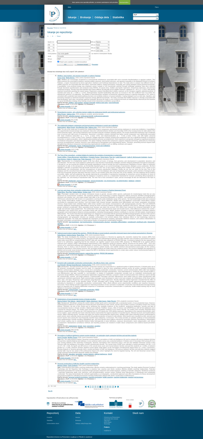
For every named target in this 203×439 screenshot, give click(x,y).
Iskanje (72, 17)
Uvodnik (49, 417)
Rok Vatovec (72, 301)
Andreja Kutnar (71, 235)
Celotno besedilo (65, 106)
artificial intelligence (100, 354)
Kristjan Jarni (87, 192)
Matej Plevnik (111, 301)
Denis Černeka (62, 337)
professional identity (87, 116)
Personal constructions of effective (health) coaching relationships (78, 364)
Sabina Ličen (71, 114)
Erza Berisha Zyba (82, 127)
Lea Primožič (61, 265)
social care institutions (103, 146)
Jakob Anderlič (81, 301)
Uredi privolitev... (124, 2)
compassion (72, 146)
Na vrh (50, 391)
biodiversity (72, 181)
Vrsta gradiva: (52, 53)
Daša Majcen (61, 235)
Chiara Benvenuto (73, 157)
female (80, 326)
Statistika (118, 17)
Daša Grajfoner (73, 365)
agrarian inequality (89, 102)
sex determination (122, 181)
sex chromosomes (110, 181)
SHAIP (110, 354)
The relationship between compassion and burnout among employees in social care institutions (87, 125)
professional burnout (88, 146)
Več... (75, 108)
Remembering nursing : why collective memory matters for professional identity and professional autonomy (91, 112)
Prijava (157, 7)
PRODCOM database (107, 253)
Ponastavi (95, 64)
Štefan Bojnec (70, 78)
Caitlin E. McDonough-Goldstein (137, 157)
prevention (90, 326)
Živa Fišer (69, 192)
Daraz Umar (61, 78)
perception (79, 354)
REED (97, 289)
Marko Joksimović (92, 301)
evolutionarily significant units (137, 222)
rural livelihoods (114, 102)
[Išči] (157, 18)
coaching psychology (95, 377)
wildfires (71, 102)
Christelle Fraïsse (94, 157)
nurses (79, 146)
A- (48, 36)
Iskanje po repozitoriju (60, 28)
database (132, 181)
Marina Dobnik (62, 301)
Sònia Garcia (104, 157)
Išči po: (50, 59)
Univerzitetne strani (53, 423)
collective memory (74, 116)
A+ (53, 36)
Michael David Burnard (73, 265)
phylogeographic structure (101, 222)
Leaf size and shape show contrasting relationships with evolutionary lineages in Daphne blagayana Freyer (91, 190)
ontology (138, 181)
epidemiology (73, 326)
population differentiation (119, 222)
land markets (79, 102)
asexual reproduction (83, 181)
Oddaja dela (102, 17)
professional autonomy (101, 116)
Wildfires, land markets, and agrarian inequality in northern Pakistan (79, 76)
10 (113, 387)
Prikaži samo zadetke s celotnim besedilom (73, 62)
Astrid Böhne (84, 157)
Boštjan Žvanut (72, 337)
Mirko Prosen (61, 114)
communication (73, 289)
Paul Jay (112, 157)
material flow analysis (92, 253)
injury (84, 326)
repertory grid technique (135, 377)
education (72, 354)
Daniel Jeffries (62, 157)
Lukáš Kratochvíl (120, 157)
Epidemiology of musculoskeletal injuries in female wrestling (76, 299)
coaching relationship (120, 377)
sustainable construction (87, 289)
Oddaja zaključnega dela (83, 423)
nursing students (88, 354)
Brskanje (85, 17)
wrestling (97, 326)
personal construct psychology (78, 377)
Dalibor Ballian (77, 192)
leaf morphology (74, 222)
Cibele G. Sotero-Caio (73, 159)
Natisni (59, 36)
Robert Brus (61, 192)
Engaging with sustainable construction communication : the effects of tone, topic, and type (86, 263)
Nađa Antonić (61, 127)
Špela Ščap (80, 235)
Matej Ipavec (102, 301)
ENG (69, 7)
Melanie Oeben (62, 365)
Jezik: (49, 56)
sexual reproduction (97, 181)
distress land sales (102, 102)
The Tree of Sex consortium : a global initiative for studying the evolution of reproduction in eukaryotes (89, 155)
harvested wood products (77, 253)
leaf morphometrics (86, 222)
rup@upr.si (107, 430)
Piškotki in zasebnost (85, 437)
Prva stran (50, 28)
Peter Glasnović (86, 159)
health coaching (108, 377)
